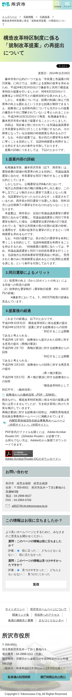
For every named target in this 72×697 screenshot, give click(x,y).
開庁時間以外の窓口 (53, 676)
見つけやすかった (33, 570)
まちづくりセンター (51, 620)
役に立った (29, 550)
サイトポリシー (15, 609)
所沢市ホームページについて (48, 609)
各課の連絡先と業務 (20, 620)
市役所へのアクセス (47, 614)
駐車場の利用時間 (19, 676)
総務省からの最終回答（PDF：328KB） (31, 394)
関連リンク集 (20, 614)
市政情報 (28, 16)
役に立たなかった (30, 554)
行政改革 (45, 16)
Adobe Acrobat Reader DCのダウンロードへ (33, 458)
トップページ (9, 16)
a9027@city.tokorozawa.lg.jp (29, 505)
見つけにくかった (39, 574)
